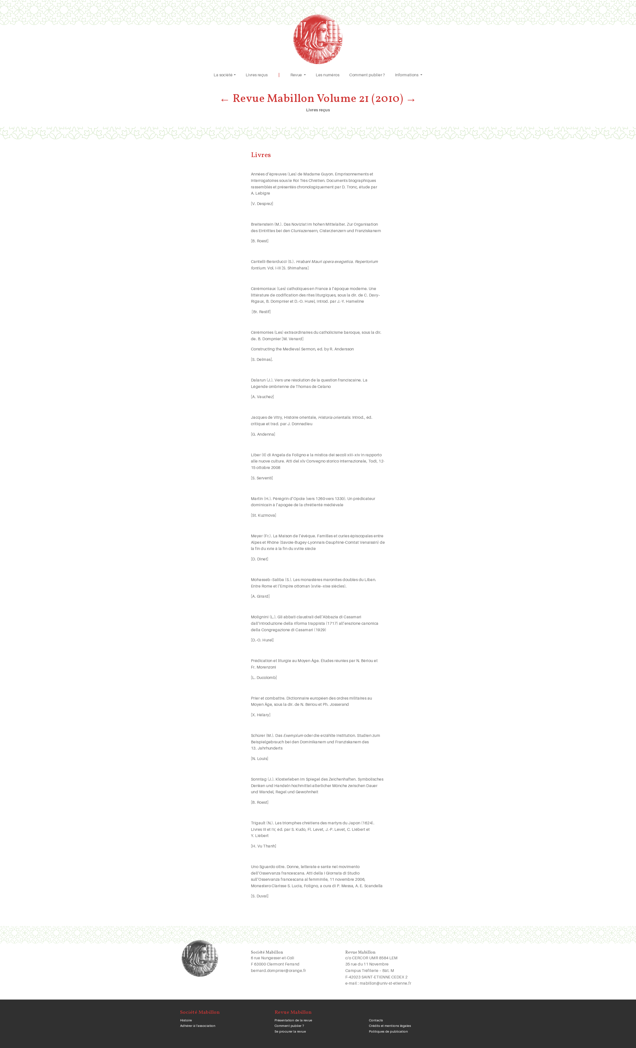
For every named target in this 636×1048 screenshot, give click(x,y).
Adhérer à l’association (197, 1026)
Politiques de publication (388, 1031)
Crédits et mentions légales (390, 1026)
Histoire (186, 1020)
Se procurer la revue (290, 1031)
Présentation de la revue (293, 1020)
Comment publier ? (367, 75)
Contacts (376, 1020)
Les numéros (327, 75)
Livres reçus (257, 75)
